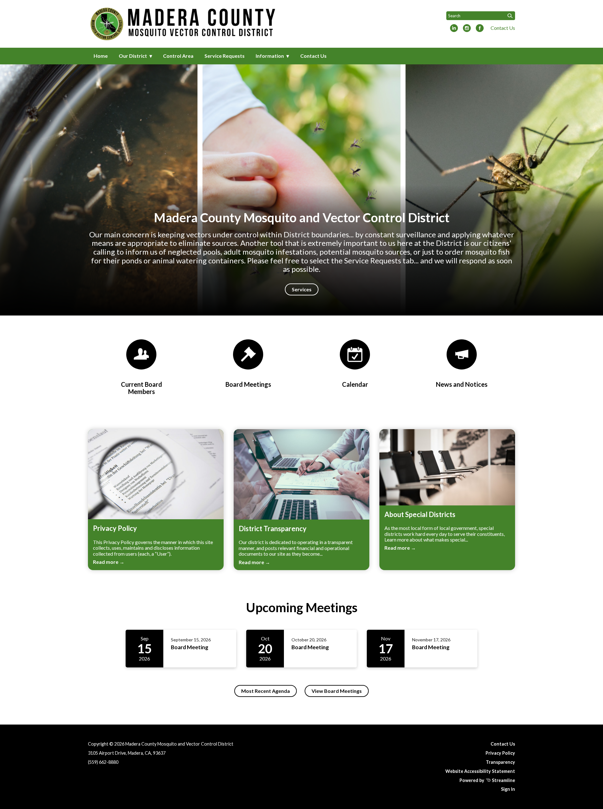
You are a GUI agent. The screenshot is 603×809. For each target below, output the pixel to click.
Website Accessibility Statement (480, 771)
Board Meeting (189, 647)
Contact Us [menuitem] (313, 56)
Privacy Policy (500, 753)
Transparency (500, 762)
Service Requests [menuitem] (224, 56)
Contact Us (503, 28)
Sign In (508, 789)
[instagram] (467, 28)
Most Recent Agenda (265, 691)
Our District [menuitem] (133, 56)
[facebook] (480, 28)
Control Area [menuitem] (178, 56)
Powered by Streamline (487, 780)
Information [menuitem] (270, 56)
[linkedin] (454, 28)
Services (302, 289)
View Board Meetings (337, 691)
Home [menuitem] (101, 56)
